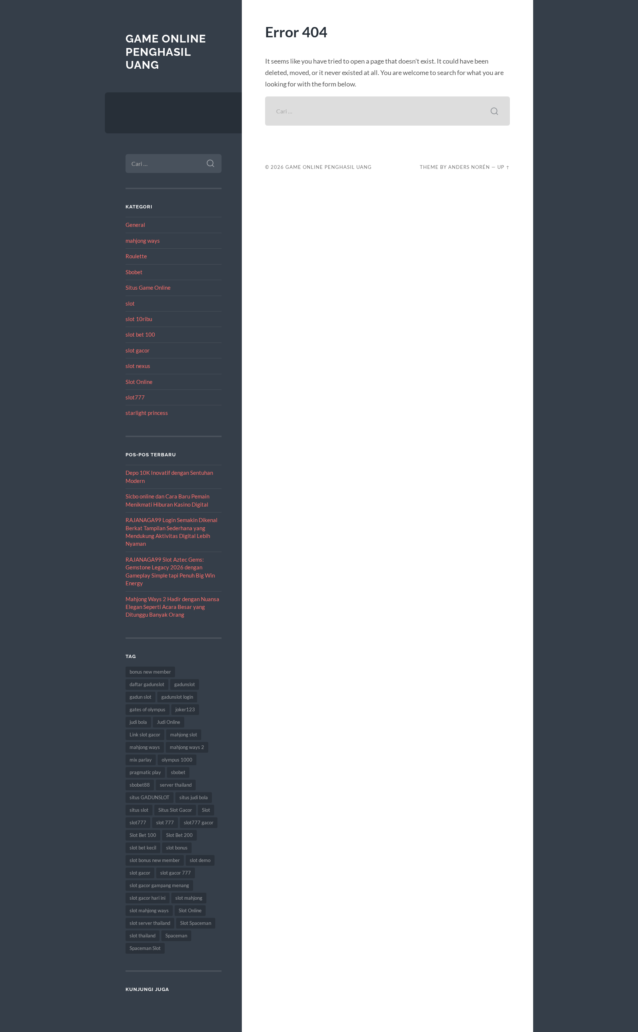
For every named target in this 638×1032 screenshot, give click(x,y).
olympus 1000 (177, 760)
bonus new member (150, 672)
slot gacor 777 (175, 873)
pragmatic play (145, 772)
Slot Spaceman (195, 923)
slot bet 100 (140, 334)
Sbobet (134, 272)
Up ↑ (503, 167)
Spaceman (176, 936)
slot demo (200, 860)
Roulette (136, 256)
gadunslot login (177, 697)
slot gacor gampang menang (159, 885)
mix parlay (141, 760)
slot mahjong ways (149, 910)
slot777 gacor (198, 822)
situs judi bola (193, 797)
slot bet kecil (143, 848)
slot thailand (142, 936)
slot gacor (138, 350)
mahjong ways (143, 240)
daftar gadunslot (147, 684)
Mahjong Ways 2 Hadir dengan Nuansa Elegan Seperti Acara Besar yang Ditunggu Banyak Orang (172, 607)
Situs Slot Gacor (175, 810)
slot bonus (177, 848)
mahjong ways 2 (187, 747)
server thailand (176, 785)
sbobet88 (140, 785)
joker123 (185, 709)
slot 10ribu (139, 319)
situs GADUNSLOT (149, 797)
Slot (206, 810)
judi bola (138, 722)
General (135, 224)
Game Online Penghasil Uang (166, 51)
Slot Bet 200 (179, 835)
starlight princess (147, 412)
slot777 (135, 397)
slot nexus (138, 365)
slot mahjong (188, 898)
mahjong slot (183, 735)
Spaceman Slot (145, 948)
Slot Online (139, 381)
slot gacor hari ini (147, 898)
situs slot (139, 810)
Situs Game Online (148, 287)
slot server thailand (150, 923)
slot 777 (165, 822)
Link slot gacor (145, 735)
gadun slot (140, 697)
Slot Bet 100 (143, 835)
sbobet (178, 772)
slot (130, 303)
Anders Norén (469, 167)
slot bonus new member (155, 860)
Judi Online (168, 722)
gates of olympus (147, 709)
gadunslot (184, 684)
